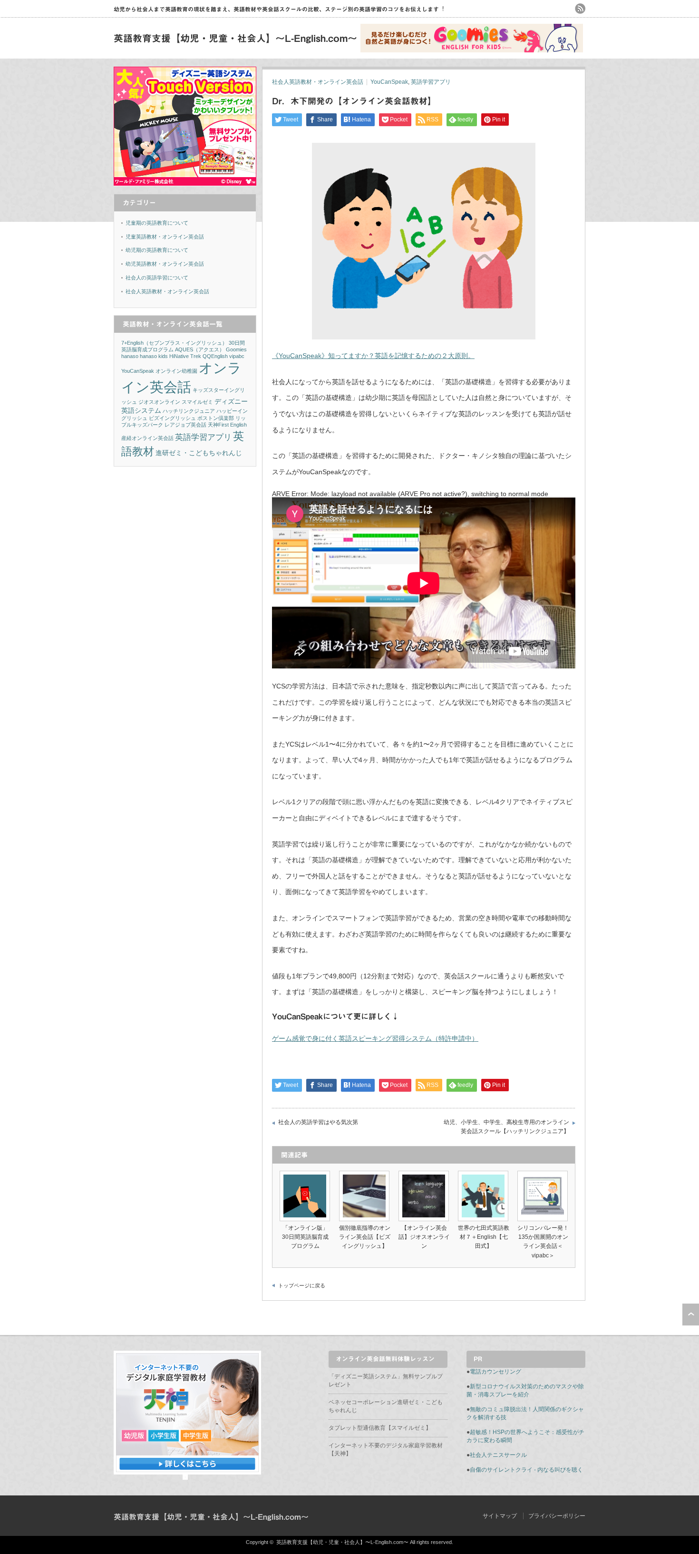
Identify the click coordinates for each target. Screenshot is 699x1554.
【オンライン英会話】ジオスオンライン (424, 1237)
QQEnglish (215, 356)
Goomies (236, 349)
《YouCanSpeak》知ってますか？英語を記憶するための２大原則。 (373, 355)
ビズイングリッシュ (172, 418)
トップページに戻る (301, 1285)
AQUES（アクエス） (199, 349)
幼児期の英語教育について (157, 250)
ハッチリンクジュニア (189, 411)
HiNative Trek (185, 356)
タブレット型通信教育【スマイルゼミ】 (380, 1427)
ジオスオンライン (159, 402)
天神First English (227, 425)
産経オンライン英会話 (147, 438)
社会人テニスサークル (498, 1455)
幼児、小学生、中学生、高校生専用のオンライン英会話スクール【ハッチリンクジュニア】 (506, 1127)
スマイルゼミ (197, 402)
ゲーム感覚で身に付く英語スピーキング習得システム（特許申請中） (375, 1038)
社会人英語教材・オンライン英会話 (317, 82)
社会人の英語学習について (157, 277)
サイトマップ (500, 1516)
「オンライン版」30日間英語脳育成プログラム (305, 1237)
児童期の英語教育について (157, 223)
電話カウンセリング (495, 1371)
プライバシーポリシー (556, 1516)
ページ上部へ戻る (690, 1314)
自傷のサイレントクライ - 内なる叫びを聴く (526, 1469)
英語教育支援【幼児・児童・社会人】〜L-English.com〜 (235, 38)
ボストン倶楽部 (215, 418)
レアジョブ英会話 (185, 425)
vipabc (236, 356)
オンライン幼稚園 (176, 371)
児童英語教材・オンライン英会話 (165, 236)
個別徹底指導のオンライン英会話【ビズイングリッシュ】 (364, 1237)
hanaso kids (154, 356)
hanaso (129, 356)
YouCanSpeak (389, 82)
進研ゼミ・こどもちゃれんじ (198, 453)
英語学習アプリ (431, 82)
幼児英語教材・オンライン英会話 (165, 264)
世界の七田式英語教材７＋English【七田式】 (483, 1237)
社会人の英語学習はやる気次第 (318, 1122)
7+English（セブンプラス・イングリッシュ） (174, 343)
